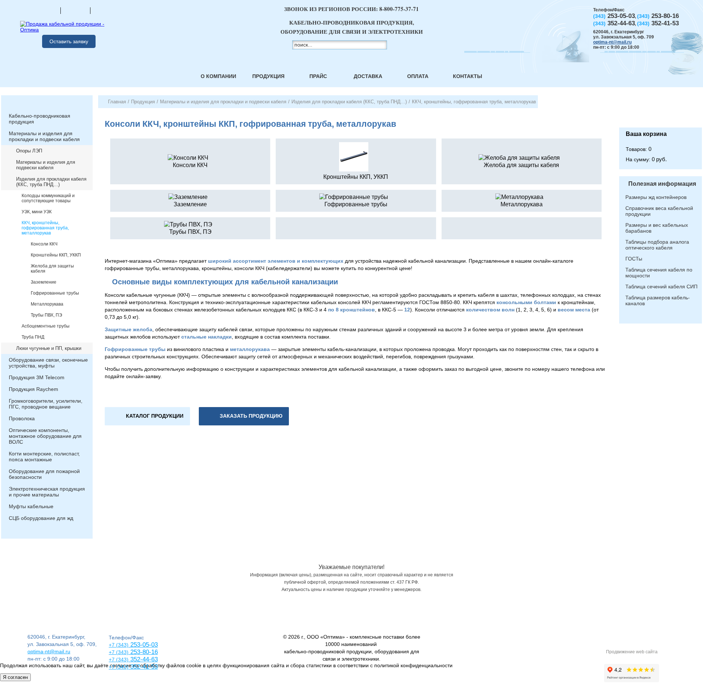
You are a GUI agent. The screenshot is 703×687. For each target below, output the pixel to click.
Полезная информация (662, 184)
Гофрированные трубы (55, 293)
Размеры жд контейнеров (656, 197)
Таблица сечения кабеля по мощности (658, 272)
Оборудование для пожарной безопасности (44, 474)
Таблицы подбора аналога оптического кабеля (657, 245)
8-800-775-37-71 (399, 9)
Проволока (22, 418)
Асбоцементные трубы (46, 326)
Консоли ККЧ (44, 244)
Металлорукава (47, 304)
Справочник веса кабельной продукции (659, 211)
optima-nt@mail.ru (612, 42)
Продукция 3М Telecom (36, 377)
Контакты (467, 76)
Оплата (417, 76)
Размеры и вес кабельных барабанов (656, 228)
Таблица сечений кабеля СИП (661, 286)
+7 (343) (119, 667)
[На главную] (45, 10)
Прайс (318, 76)
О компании (218, 76)
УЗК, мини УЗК (37, 211)
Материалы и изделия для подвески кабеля (45, 164)
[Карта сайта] (75, 10)
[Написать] (105, 10)
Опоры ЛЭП (29, 151)
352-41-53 (143, 666)
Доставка (368, 76)
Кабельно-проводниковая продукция (39, 119)
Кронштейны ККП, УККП (56, 255)
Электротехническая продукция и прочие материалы (47, 492)
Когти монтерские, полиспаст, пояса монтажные (44, 456)
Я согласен (15, 677)
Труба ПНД (33, 337)
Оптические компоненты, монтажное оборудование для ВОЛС (45, 436)
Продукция (268, 76)
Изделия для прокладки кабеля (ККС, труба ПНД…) (51, 181)
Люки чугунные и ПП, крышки (48, 348)
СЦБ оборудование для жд (41, 518)
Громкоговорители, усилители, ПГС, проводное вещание (45, 404)
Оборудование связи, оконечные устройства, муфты (48, 363)
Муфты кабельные (31, 506)
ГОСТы (633, 259)
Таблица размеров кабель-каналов (657, 300)
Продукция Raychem (33, 389)
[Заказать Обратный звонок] (660, 111)
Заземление (43, 282)
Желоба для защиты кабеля (52, 268)
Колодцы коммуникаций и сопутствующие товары (48, 198)
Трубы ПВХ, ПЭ (46, 315)
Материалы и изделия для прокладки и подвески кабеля (44, 136)
